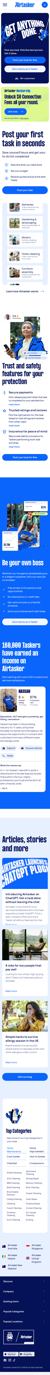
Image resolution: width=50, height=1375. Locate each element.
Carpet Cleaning (33, 1193)
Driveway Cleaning (11, 1214)
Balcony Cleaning (34, 1183)
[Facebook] (5, 1360)
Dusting (29, 1219)
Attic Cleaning (13, 1178)
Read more (11, 924)
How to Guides (37, 1156)
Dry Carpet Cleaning (31, 1214)
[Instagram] (9, 1360)
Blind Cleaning (13, 1187)
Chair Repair (31, 1199)
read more (14, 404)
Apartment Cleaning (31, 1172)
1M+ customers (27, 78)
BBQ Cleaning (13, 1183)
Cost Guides (13, 1156)
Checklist (12, 1163)
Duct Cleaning (13, 1219)
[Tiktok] (14, 1360)
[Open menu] (5, 5)
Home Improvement (37, 1150)
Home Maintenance (14, 1150)
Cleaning (11, 1203)
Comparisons (37, 1163)
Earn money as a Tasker (25, 68)
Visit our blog (25, 1076)
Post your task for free (25, 457)
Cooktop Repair (33, 1203)
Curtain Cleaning (33, 1208)
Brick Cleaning (32, 1187)
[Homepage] (25, 4)
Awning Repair (32, 1178)
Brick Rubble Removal (12, 1193)
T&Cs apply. (24, 118)
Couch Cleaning (14, 1208)
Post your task (25, 190)
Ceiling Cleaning (14, 1199)
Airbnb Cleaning (14, 1172)
